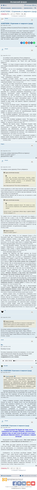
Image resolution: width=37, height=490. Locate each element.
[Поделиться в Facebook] (21, 43)
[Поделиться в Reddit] (26, 43)
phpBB (15, 486)
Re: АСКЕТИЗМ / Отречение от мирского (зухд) (16, 370)
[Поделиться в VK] (29, 43)
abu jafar (6, 365)
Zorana (6, 18)
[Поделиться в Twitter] (24, 43)
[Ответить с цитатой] (32, 20)
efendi (2, 339)
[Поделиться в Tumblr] (31, 43)
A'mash (6, 48)
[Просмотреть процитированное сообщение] (15, 376)
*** (5, 310)
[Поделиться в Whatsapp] (34, 43)
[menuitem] (5, 5)
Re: (2, 345)
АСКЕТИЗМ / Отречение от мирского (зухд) (18, 11)
